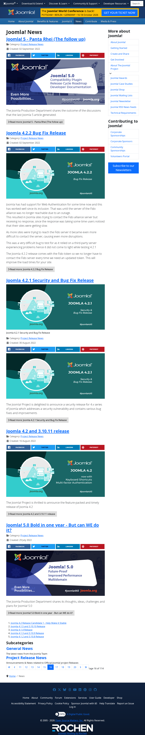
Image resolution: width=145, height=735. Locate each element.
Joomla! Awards (119, 78)
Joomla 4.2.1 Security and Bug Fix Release (50, 280)
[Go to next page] (80, 667)
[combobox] (137, 3)
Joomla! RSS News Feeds (123, 107)
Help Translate (107, 703)
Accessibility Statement (23, 703)
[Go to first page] (9, 667)
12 (26, 667)
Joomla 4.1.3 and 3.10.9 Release (27, 633)
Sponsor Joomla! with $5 (84, 703)
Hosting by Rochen (72, 733)
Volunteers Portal (120, 156)
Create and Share (120, 53)
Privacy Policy (45, 703)
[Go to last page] (86, 667)
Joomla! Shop (118, 89)
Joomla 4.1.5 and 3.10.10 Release (28, 626)
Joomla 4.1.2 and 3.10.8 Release (27, 636)
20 (75, 667)
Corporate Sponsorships (118, 134)
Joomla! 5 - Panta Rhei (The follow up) (45, 39)
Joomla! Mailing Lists (121, 95)
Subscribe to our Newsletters (123, 168)
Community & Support (85, 3)
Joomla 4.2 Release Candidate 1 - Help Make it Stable (38, 623)
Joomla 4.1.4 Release (21, 629)
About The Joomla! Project (120, 67)
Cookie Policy (62, 703)
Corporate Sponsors (121, 141)
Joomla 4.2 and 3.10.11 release (37, 431)
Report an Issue (125, 703)
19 (69, 667)
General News (19, 648)
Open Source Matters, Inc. (69, 720)
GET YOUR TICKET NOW (119, 13)
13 (32, 667)
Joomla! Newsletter (121, 101)
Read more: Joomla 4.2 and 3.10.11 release (32, 514)
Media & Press (108, 21)
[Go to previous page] (14, 667)
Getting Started (119, 48)
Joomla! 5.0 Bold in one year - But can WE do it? (52, 527)
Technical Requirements (123, 112)
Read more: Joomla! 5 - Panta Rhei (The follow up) (36, 121)
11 (20, 667)
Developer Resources (115, 3)
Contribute (91, 21)
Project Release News (32, 44)
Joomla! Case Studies (122, 83)
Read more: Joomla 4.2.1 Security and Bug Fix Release (38, 420)
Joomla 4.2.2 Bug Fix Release (36, 133)
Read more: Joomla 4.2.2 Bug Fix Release (31, 269)
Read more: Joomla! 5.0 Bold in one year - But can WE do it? (41, 613)
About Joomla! (25, 21)
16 (50, 667)
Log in (72, 706)
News (79, 21)
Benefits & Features (47, 21)
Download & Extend (32, 3)
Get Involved (117, 59)
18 (62, 667)
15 (44, 667)
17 (56, 667)
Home (11, 21)
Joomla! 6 (67, 21)
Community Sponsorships (118, 149)
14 (38, 667)
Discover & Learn (58, 3)
